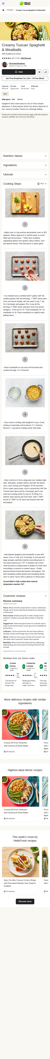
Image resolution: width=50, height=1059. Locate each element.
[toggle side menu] (3, 3)
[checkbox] (3, 58)
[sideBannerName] (25, 135)
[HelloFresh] (25, 3)
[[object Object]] (39, 72)
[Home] (3, 10)
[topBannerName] (25, 18)
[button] (25, 165)
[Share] (45, 72)
